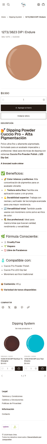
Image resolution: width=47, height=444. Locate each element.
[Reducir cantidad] (3, 100)
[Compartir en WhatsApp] (15, 307)
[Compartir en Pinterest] (22, 307)
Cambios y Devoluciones (12, 400)
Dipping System (15, 17)
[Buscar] (8, 4)
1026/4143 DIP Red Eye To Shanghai (12, 360)
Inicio (3, 17)
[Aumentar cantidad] (44, 100)
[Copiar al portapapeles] (28, 307)
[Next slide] (44, 375)
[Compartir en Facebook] (3, 307)
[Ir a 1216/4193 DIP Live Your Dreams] (35, 344)
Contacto (6, 414)
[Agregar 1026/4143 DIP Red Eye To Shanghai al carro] (19, 368)
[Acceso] (39, 4)
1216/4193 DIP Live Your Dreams (34, 360)
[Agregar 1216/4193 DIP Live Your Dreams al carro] (42, 368)
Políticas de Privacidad (11, 403)
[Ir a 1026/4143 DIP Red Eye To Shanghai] (12, 344)
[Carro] (43, 4)
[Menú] (4, 4)
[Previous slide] (3, 375)
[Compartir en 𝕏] (9, 307)
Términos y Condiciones (12, 396)
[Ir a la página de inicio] (23, 4)
